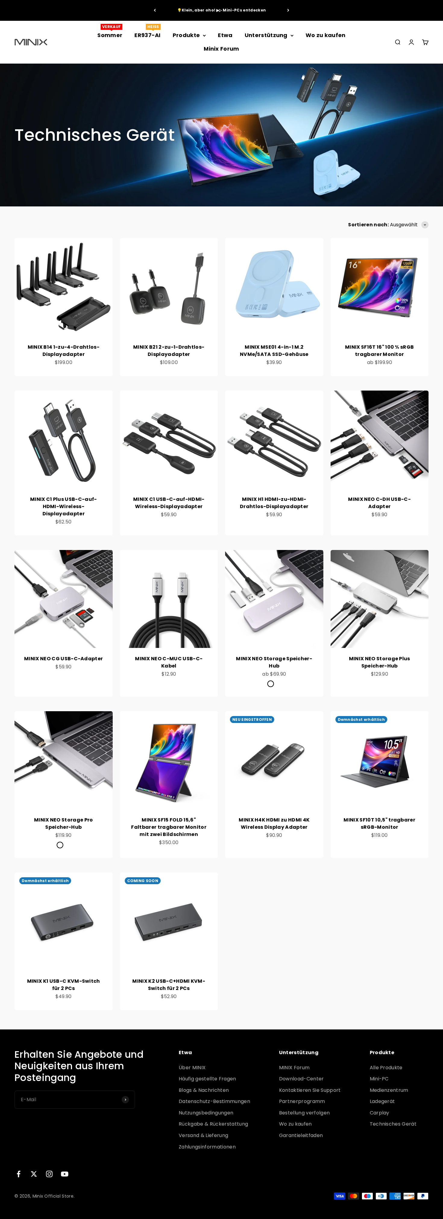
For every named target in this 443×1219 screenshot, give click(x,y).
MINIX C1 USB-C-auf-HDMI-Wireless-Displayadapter (169, 503)
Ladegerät (382, 1101)
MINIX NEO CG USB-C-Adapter (63, 658)
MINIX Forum (294, 1067)
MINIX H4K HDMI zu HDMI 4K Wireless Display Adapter (274, 823)
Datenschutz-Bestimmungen (214, 1101)
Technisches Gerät (393, 1123)
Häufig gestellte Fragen (207, 1078)
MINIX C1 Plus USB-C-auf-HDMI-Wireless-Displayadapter (63, 506)
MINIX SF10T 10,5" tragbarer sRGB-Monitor (379, 823)
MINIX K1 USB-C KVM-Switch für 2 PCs (63, 985)
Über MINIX (192, 1067)
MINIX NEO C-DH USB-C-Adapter (379, 503)
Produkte (186, 35)
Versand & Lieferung (203, 1135)
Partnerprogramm (302, 1101)
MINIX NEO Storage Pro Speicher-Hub (63, 823)
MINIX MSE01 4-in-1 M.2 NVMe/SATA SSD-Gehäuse (274, 351)
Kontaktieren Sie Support (310, 1090)
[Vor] (288, 10)
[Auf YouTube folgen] (65, 1174)
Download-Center (301, 1078)
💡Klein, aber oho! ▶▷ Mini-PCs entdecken (221, 10)
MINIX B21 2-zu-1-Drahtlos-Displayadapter (168, 351)
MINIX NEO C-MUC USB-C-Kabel (169, 662)
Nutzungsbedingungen (206, 1112)
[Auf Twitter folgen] (34, 1174)
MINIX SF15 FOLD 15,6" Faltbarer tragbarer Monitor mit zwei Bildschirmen (168, 827)
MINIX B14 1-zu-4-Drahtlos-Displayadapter (63, 351)
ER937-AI (147, 35)
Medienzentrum (389, 1090)
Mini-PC (379, 1078)
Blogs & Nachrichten (204, 1090)
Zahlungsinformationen (207, 1146)
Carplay (379, 1112)
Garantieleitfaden (301, 1135)
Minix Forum (221, 48)
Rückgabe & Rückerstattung (213, 1123)
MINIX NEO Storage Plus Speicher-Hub (379, 662)
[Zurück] (155, 10)
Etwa (225, 35)
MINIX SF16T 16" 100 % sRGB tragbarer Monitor (379, 351)
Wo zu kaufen (326, 35)
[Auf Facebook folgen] (18, 1174)
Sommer (109, 35)
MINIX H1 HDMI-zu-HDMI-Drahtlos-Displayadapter (274, 503)
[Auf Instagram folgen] (49, 1174)
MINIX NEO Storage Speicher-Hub (274, 662)
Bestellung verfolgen (304, 1112)
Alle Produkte (386, 1067)
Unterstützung (266, 35)
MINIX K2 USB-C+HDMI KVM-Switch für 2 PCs (168, 985)
